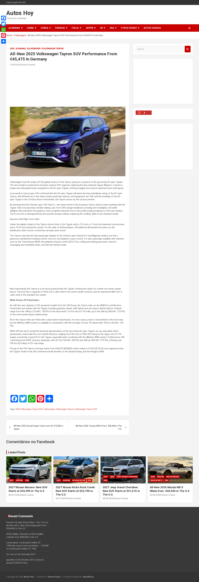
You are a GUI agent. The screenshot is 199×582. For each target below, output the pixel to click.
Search (188, 49)
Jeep (112, 477)
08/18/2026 (108, 498)
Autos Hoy (20, 13)
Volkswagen (33, 48)
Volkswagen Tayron (53, 48)
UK (101, 28)
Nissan (19, 480)
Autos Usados (152, 28)
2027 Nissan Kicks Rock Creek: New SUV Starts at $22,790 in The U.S (75, 491)
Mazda (160, 477)
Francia (60, 28)
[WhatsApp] (3, 30)
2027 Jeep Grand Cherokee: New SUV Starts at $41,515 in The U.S (121, 491)
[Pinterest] (3, 35)
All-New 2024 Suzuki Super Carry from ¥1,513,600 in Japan (38, 427)
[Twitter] (3, 24)
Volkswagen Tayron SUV (86, 409)
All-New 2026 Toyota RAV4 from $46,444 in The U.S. (99, 427)
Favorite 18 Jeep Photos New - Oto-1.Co (25, 522)
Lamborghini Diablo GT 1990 (22, 548)
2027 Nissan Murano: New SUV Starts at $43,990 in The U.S (27, 489)
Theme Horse (53, 576)
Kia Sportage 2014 (26, 554)
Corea (44, 28)
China (30, 28)
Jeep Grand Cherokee (127, 477)
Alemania (14, 28)
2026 (153, 477)
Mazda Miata (172, 477)
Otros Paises (129, 28)
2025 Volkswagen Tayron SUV (29, 409)
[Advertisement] (68, 86)
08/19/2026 (61, 498)
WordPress (88, 576)
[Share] (3, 41)
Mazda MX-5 (156, 480)
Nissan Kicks (78, 480)
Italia (75, 28)
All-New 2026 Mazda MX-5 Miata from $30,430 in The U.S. (170, 489)
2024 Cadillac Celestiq (16, 534)
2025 (12, 48)
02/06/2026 (155, 495)
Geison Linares (28, 65)
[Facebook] (3, 18)
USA (112, 28)
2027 (11, 480)
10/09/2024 (15, 65)
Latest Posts (16, 452)
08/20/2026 (14, 495)
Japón (89, 28)
